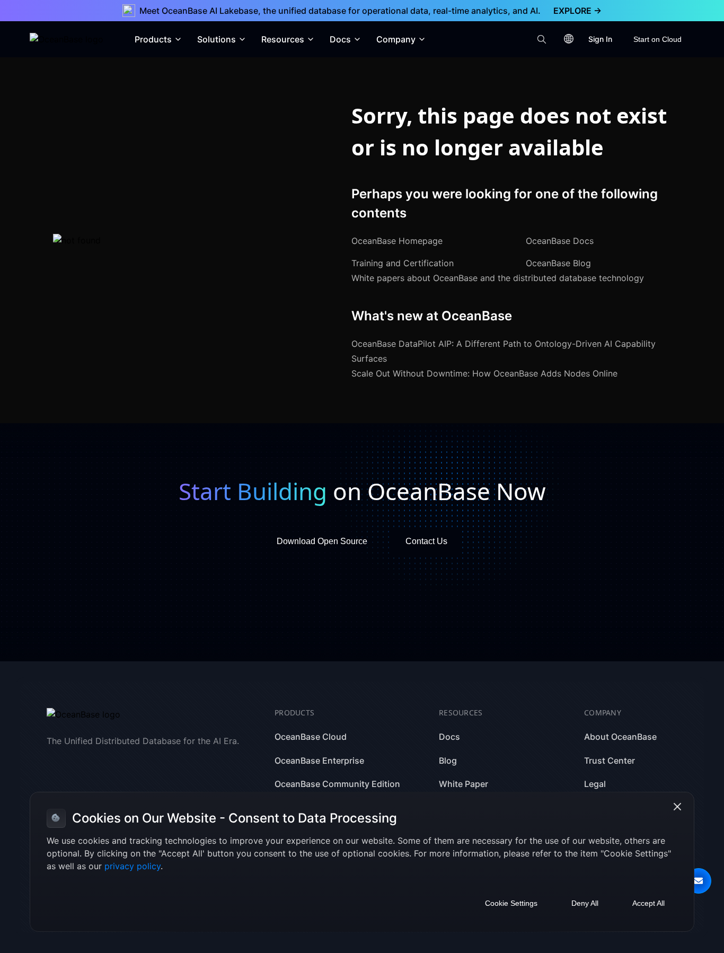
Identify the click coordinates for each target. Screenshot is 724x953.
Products (153, 39)
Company (396, 39)
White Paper (463, 784)
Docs (340, 39)
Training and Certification (402, 263)
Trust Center (609, 760)
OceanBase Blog (558, 263)
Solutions (216, 39)
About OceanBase (620, 736)
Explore (577, 10)
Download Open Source (322, 541)
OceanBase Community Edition (337, 784)
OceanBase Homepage (397, 240)
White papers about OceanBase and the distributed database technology (497, 278)
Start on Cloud (657, 39)
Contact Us (426, 541)
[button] (698, 881)
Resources (282, 39)
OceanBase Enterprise (319, 760)
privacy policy (132, 866)
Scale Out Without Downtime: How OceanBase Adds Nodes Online (484, 373)
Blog (448, 760)
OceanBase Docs (560, 240)
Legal (595, 784)
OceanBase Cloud (311, 736)
